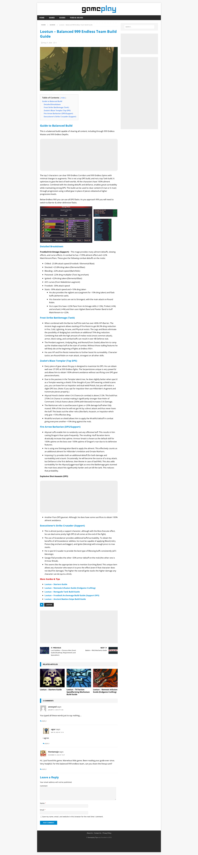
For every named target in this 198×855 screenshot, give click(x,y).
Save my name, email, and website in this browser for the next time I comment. (72, 817)
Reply (44, 721)
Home (41, 18)
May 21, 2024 (47, 43)
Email (42, 810)
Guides (62, 18)
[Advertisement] (79, 626)
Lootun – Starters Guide (56, 584)
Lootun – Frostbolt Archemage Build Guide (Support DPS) (72, 595)
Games (52, 18)
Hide (63, 98)
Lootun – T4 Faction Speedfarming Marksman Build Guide (78, 692)
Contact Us (97, 833)
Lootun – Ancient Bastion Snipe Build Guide (65, 599)
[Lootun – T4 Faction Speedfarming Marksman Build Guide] (79, 678)
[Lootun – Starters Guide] (52, 678)
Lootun (49, 605)
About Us (90, 833)
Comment (43, 786)
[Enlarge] (115, 209)
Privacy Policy (107, 833)
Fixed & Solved (76, 18)
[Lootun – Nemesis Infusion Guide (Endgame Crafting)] (105, 678)
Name (42, 803)
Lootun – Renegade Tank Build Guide (62, 591)
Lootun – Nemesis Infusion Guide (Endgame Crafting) (70, 588)
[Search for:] (139, 27)
